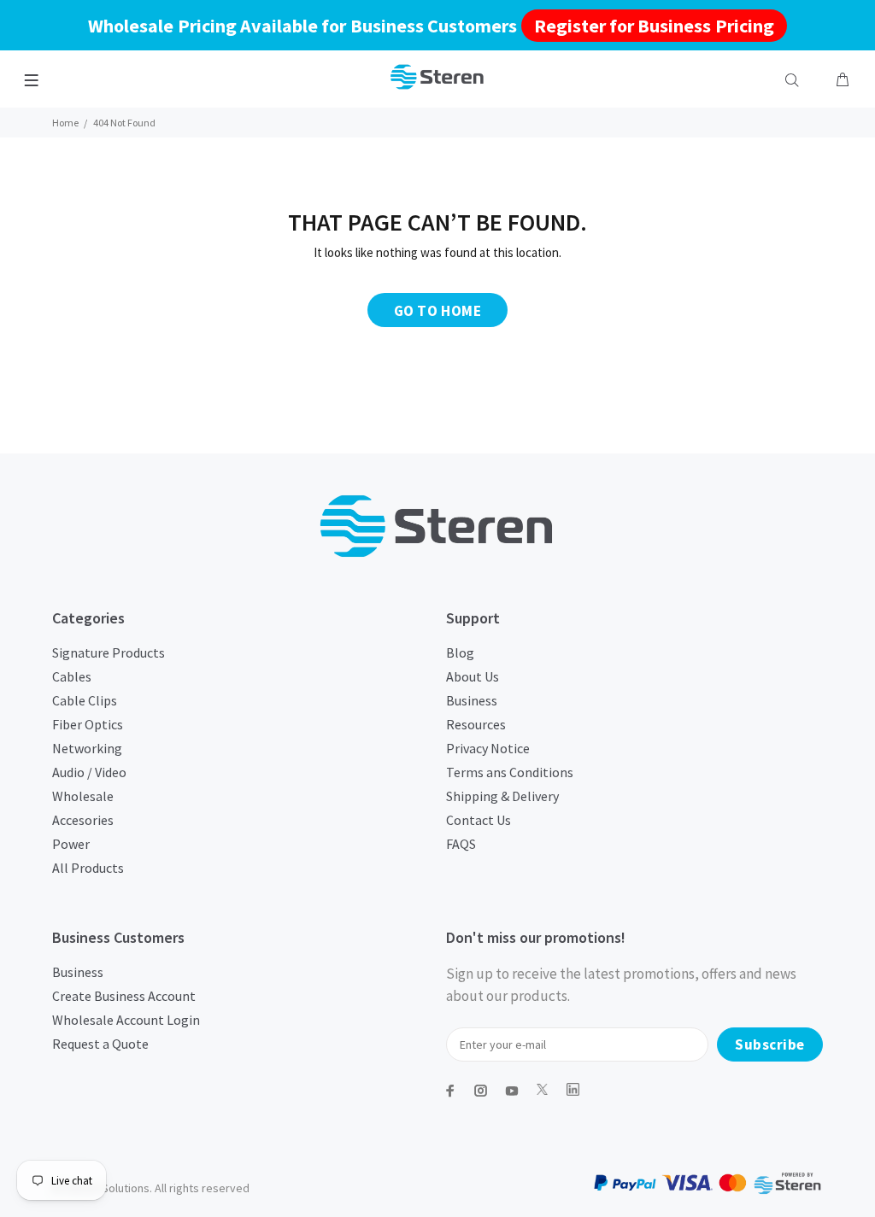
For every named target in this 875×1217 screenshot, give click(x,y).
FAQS (461, 843)
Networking (87, 748)
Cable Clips (84, 700)
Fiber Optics (87, 724)
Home (65, 122)
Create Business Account (124, 995)
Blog (460, 652)
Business (471, 700)
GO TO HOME (437, 310)
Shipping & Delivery (502, 796)
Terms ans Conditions (509, 772)
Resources (476, 724)
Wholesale (83, 796)
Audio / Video (89, 772)
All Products (88, 867)
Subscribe (770, 1044)
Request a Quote (100, 1043)
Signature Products (108, 652)
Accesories (83, 819)
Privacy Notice (488, 748)
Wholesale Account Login (126, 1019)
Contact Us (478, 819)
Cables (71, 676)
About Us (472, 676)
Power (71, 843)
